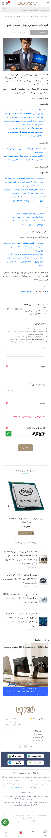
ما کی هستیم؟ (37, 740)
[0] (7, 3)
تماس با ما (37, 737)
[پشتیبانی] (20, 746)
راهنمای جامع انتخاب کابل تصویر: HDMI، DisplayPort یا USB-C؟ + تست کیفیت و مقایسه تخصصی (20, 598)
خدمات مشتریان (13, 718)
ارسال (25, 447)
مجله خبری (38, 734)
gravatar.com (37, 339)
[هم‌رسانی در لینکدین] (16, 309)
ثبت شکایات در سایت (13, 727)
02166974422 (21, 792)
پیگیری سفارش (13, 721)
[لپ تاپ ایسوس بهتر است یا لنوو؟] (25, 710)
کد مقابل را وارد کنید (36, 428)
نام (44, 348)
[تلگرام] (31, 746)
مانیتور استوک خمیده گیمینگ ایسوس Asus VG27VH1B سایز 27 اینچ (26, 520)
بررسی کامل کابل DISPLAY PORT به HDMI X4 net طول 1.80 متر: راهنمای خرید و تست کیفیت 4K (20, 579)
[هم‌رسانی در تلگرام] (12, 309)
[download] (35, 763)
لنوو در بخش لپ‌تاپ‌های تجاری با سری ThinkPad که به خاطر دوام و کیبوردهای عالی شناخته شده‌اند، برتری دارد (23, 182)
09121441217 (30, 792)
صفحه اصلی (44, 16)
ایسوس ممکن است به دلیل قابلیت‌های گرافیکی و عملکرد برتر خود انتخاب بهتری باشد (23, 247)
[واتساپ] (5, 822)
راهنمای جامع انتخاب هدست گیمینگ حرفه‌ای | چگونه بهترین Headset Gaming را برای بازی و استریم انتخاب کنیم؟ (21, 619)
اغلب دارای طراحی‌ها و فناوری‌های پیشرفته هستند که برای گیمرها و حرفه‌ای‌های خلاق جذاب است (25, 132)
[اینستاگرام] (25, 746)
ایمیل (43, 366)
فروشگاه (37, 731)
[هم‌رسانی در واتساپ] (21, 309)
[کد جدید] (8, 433)
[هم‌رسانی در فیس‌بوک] (4, 309)
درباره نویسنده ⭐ (37, 718)
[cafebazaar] (16, 756)
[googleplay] (35, 756)
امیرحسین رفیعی (32, 310)
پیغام (42, 403)
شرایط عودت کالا (12, 724)
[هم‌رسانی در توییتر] (8, 309)
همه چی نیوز (33, 16)
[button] (43, 506)
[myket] (16, 763)
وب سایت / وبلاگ (37, 384)
